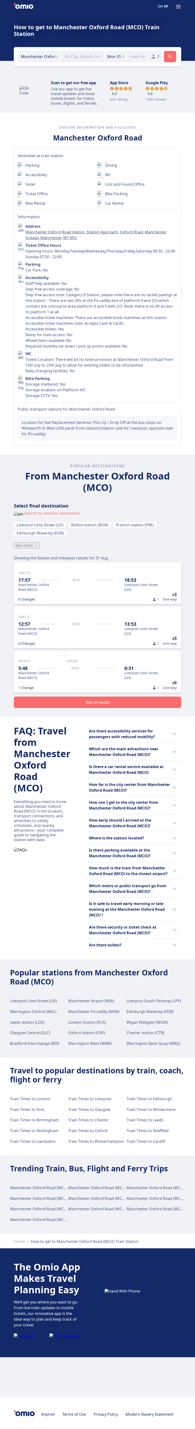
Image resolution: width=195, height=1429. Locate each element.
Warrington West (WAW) (90, 1043)
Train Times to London (30, 1098)
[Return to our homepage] (23, 7)
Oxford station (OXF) (86, 1032)
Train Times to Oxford (87, 1130)
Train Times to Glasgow (89, 1109)
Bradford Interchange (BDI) (34, 1043)
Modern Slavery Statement (150, 1414)
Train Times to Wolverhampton (96, 1141)
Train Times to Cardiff (146, 1141)
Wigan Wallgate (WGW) (147, 1022)
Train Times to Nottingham (34, 1130)
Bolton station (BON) (89, 525)
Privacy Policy (106, 1414)
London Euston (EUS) (87, 1022)
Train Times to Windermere (151, 1109)
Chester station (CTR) (145, 1032)
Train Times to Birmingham (34, 1120)
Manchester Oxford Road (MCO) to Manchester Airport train (122, 1198)
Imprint (48, 1414)
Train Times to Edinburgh (149, 1098)
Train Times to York (27, 1109)
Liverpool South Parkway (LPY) (154, 1000)
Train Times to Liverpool (89, 1098)
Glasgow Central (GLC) (30, 1032)
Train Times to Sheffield (148, 1130)
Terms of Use (74, 1414)
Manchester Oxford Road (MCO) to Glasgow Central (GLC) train (66, 1187)
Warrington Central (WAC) (33, 1011)
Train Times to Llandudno (33, 1141)
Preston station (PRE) (135, 525)
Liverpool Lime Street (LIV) (40, 525)
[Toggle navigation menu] (178, 7)
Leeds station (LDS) (27, 1022)
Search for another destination (52, 513)
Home (19, 1241)
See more (24, 545)
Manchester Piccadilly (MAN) (93, 1011)
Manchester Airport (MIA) (91, 1000)
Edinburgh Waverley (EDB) (40, 533)
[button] (115, 56)
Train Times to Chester (88, 1120)
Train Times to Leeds (145, 1120)
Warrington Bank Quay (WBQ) (153, 1043)
